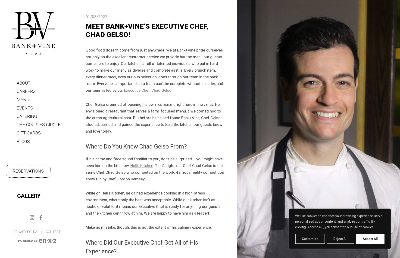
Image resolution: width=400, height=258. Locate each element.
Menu (23, 99)
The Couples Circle (38, 124)
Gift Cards (29, 133)
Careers (26, 91)
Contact (53, 232)
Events (25, 108)
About (23, 83)
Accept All (370, 239)
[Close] (386, 212)
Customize (310, 239)
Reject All (340, 239)
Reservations (28, 171)
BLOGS (23, 141)
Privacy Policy (25, 232)
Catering (27, 116)
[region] (340, 229)
